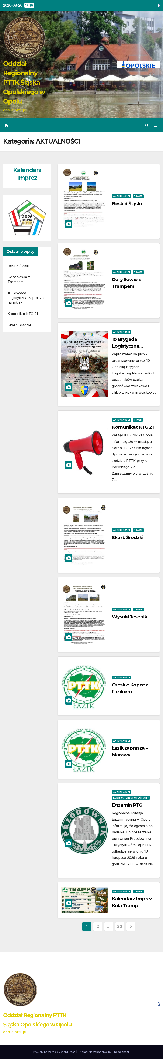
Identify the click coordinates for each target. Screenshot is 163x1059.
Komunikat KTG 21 (23, 314)
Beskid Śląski (18, 266)
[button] (146, 125)
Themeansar (120, 1051)
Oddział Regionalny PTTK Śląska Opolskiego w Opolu (24, 82)
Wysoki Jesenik (129, 617)
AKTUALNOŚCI (121, 196)
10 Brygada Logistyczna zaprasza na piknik (26, 298)
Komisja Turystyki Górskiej (131, 797)
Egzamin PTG (127, 805)
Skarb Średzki (19, 325)
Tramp (138, 196)
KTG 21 (138, 419)
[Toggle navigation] (155, 125)
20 (119, 926)
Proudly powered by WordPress (54, 1051)
